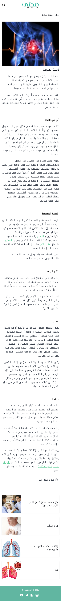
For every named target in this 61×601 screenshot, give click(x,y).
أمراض (56, 15)
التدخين (41, 236)
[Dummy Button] (16, 5)
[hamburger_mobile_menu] (56, 5)
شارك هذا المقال (45, 479)
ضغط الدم (45, 244)
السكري (8, 240)
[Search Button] (2, 5)
